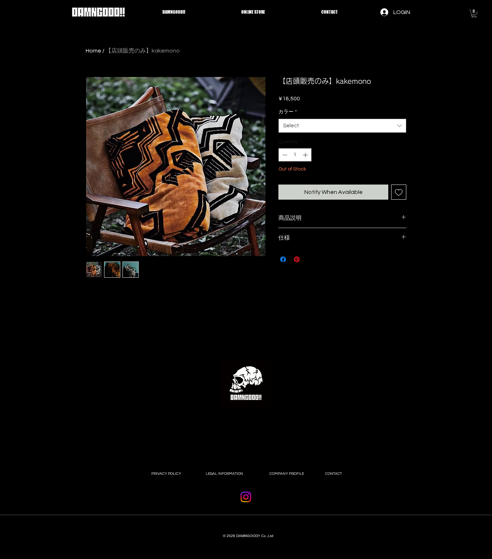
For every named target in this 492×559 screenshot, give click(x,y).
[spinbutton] (295, 155)
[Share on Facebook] (283, 259)
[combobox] (342, 126)
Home (93, 51)
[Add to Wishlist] (398, 192)
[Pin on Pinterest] (296, 259)
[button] (474, 14)
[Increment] (305, 155)
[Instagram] (246, 497)
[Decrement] (284, 155)
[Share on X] (310, 259)
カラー (287, 111)
